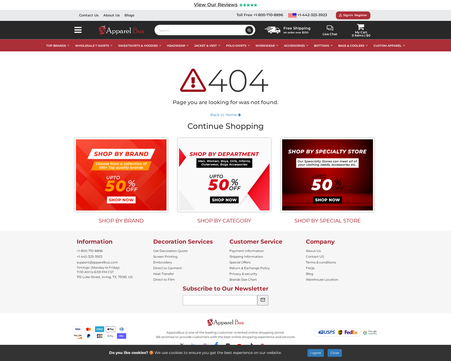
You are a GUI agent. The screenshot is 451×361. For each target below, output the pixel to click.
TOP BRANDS (56, 45)
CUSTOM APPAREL (387, 45)
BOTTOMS (321, 45)
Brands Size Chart (243, 279)
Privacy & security (243, 274)
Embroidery (162, 262)
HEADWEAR (176, 45)
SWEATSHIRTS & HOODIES (138, 45)
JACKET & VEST (205, 45)
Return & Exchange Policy (249, 268)
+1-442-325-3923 (311, 15)
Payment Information (246, 251)
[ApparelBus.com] (124, 30)
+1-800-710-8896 (90, 251)
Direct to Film (164, 279)
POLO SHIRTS (236, 45)
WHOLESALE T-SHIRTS (92, 45)
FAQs (310, 268)
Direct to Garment (167, 268)
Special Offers (240, 262)
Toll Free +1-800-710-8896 (259, 15)
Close (334, 353)
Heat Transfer (163, 274)
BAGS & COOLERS (351, 45)
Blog (309, 274)
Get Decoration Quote (170, 251)
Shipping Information (246, 256)
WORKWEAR (265, 45)
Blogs (129, 15)
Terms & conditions (321, 262)
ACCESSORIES (294, 45)
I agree (315, 353)
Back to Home (224, 114)
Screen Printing (165, 256)
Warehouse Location (322, 279)
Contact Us (89, 15)
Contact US (315, 256)
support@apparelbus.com (97, 262)
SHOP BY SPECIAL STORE (327, 221)
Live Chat (330, 34)
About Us (111, 15)
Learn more (293, 352)
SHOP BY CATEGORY (224, 221)
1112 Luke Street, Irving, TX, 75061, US (105, 277)
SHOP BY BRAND (121, 221)
